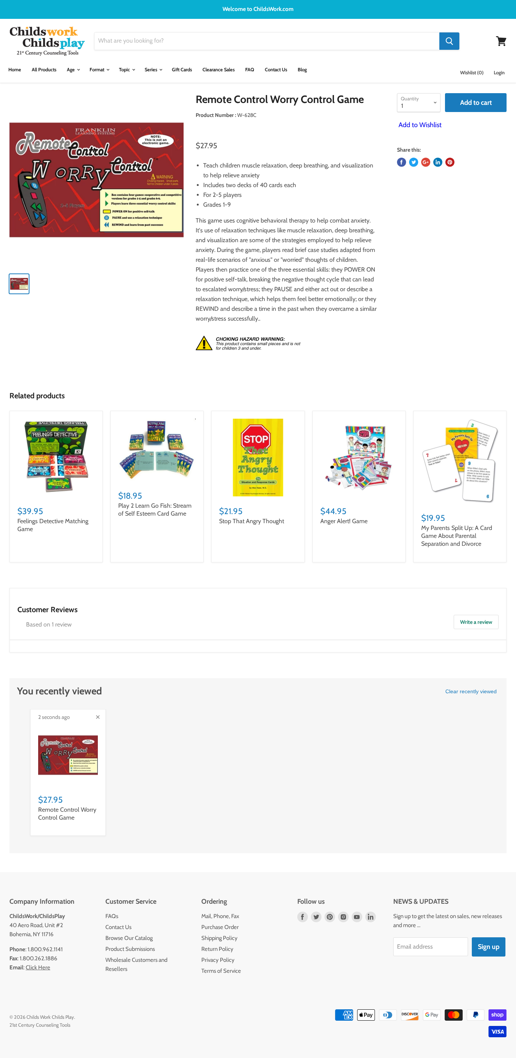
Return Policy (217, 949)
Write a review (476, 622)
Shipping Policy (219, 938)
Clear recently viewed (471, 691)
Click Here (38, 967)
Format (97, 69)
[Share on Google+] (425, 162)
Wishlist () (472, 72)
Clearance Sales (218, 69)
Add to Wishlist (419, 125)
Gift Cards (182, 69)
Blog (302, 69)
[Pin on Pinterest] (449, 162)
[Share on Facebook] (401, 162)
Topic (125, 69)
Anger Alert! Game (344, 521)
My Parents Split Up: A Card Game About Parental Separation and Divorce (456, 535)
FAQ (249, 69)
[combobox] (266, 41)
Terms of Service (221, 970)
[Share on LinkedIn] (437, 162)
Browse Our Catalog (129, 938)
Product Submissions (130, 949)
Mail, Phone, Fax (220, 916)
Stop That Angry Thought (251, 521)
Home (14, 69)
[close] (98, 717)
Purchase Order (220, 927)
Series (151, 69)
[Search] (449, 41)
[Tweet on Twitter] (413, 162)
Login (499, 72)
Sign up (488, 947)
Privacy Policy (218, 960)
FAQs (111, 916)
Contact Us (276, 69)
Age (71, 69)
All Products (44, 69)
